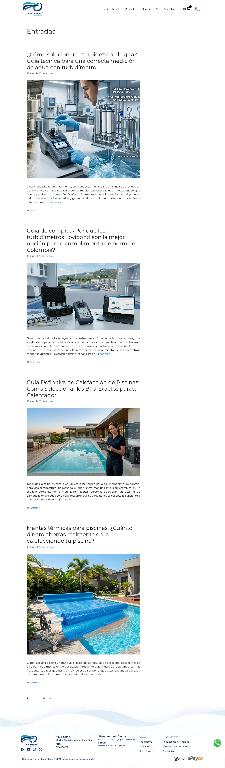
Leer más (55, 202)
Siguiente (50, 698)
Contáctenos (170, 9)
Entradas (35, 210)
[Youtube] (28, 749)
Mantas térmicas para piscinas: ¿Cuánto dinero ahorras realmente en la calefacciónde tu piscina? (79, 534)
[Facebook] (22, 749)
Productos (131, 9)
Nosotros (117, 9)
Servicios (147, 9)
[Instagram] (34, 749)
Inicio (106, 9)
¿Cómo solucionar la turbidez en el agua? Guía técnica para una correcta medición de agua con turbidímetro (82, 61)
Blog (158, 9)
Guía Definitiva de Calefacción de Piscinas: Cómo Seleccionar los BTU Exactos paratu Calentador (83, 388)
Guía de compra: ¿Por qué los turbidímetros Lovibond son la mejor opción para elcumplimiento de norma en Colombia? (83, 240)
